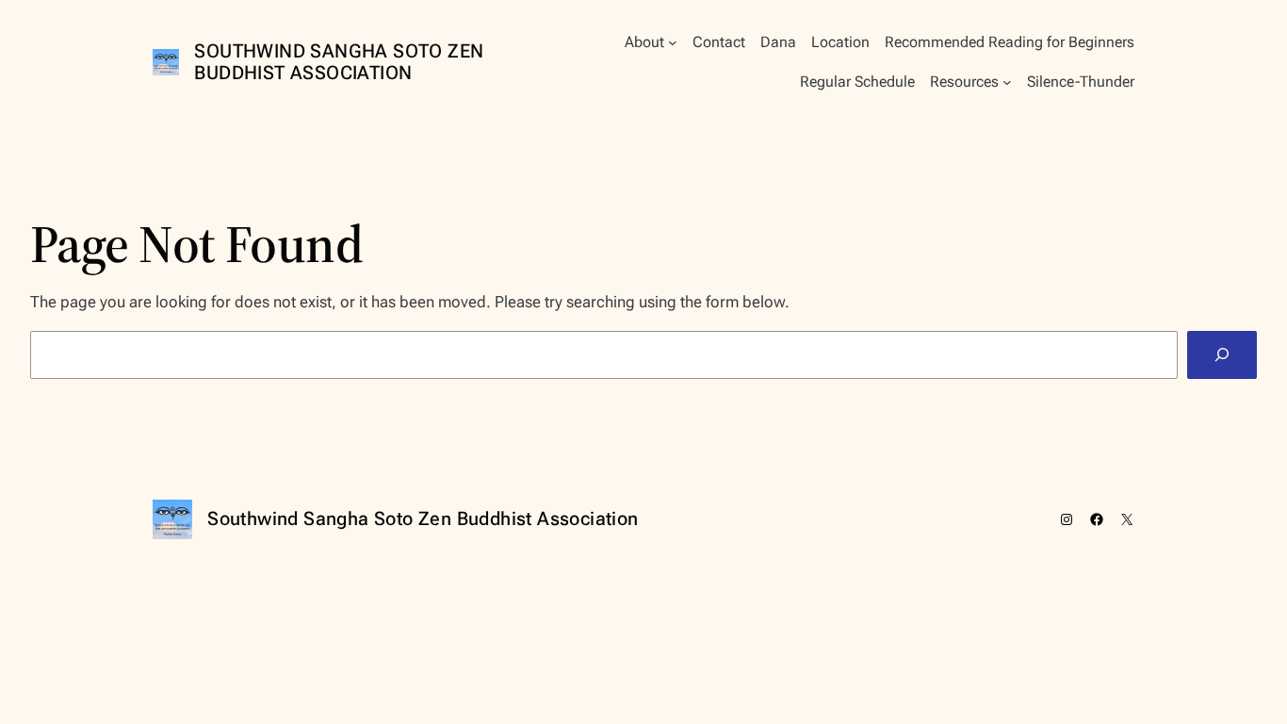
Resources (964, 81)
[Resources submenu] (1007, 82)
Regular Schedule (857, 81)
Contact (718, 42)
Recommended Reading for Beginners (1009, 42)
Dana (778, 42)
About (644, 42)
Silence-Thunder (1080, 81)
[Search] (1222, 355)
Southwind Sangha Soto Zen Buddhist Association (338, 62)
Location (840, 42)
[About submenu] (672, 42)
